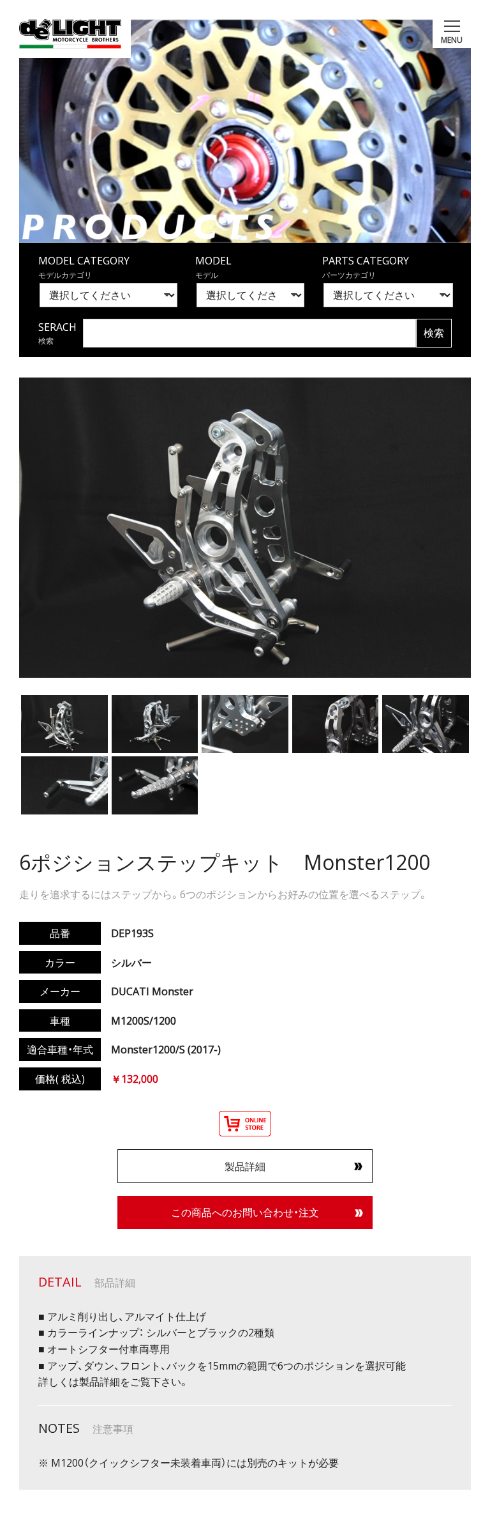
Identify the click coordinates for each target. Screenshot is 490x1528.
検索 (434, 333)
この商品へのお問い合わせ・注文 (245, 1211)
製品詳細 (245, 1165)
